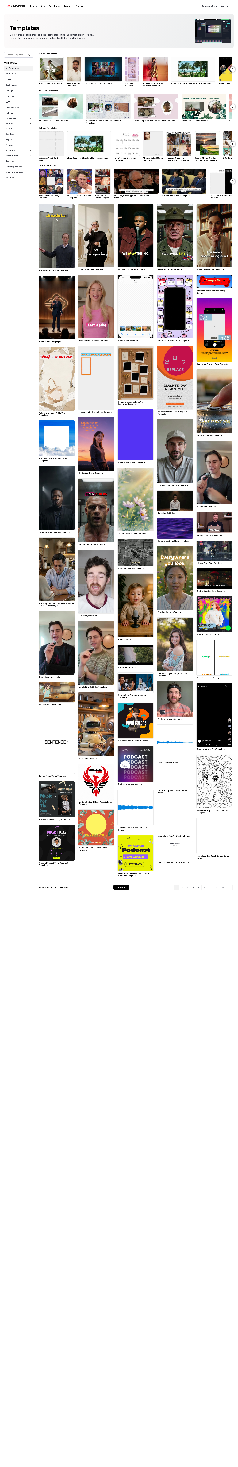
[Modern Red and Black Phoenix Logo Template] (96, 782)
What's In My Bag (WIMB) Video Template (53, 414)
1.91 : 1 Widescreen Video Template (173, 862)
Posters (9, 145)
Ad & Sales (11, 74)
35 (223, 887)
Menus (9, 128)
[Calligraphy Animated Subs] (175, 699)
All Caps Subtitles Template (170, 269)
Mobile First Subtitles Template (93, 687)
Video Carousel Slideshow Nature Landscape (191, 83)
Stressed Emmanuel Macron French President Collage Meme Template (178, 159)
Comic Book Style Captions (209, 563)
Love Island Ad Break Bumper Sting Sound (213, 857)
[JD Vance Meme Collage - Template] (51, 181)
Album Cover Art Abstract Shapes (133, 741)
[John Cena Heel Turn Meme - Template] (79, 181)
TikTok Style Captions (88, 616)
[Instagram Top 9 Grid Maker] (51, 143)
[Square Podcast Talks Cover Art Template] (57, 842)
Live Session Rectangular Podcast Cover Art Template (133, 874)
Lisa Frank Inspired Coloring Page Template (212, 811)
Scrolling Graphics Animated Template (129, 84)
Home (11, 21)
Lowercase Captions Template (210, 269)
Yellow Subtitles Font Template (132, 533)
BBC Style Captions (127, 667)
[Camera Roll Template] (135, 306)
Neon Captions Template (50, 677)
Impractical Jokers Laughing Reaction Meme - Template (102, 196)
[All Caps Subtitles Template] (175, 235)
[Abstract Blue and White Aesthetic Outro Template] (108, 106)
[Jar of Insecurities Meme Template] (127, 143)
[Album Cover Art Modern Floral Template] (96, 827)
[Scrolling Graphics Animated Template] (132, 69)
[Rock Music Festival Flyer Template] (57, 799)
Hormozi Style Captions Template (173, 485)
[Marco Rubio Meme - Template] (184, 181)
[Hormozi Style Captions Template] (175, 451)
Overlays (10, 134)
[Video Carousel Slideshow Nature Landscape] (193, 69)
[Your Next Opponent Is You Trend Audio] (175, 778)
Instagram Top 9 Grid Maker (48, 159)
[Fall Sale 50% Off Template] (51, 69)
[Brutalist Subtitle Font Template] (57, 236)
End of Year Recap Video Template (173, 340)
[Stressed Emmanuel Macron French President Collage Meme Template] (179, 143)
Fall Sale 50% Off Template (50, 83)
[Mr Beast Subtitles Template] (214, 522)
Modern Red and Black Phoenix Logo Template (95, 803)
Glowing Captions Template (170, 612)
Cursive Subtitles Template (91, 269)
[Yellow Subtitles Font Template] (135, 499)
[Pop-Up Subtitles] (135, 605)
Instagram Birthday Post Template (212, 364)
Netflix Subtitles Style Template (211, 591)
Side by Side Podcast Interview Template (132, 696)
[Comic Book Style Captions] (214, 551)
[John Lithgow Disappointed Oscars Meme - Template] (136, 181)
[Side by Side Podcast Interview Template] (135, 683)
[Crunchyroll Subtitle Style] (57, 692)
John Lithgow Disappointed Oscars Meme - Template (133, 196)
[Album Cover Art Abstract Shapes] (135, 720)
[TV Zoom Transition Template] (103, 69)
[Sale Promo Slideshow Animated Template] (155, 69)
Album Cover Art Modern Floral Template (93, 849)
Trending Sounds (14, 166)
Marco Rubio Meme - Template (176, 195)
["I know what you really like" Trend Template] (175, 644)
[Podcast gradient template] (135, 764)
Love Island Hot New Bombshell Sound (132, 829)
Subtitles (10, 161)
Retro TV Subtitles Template (131, 568)
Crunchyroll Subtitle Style (51, 705)
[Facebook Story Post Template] (214, 715)
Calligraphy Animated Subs (170, 719)
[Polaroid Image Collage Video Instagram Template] (135, 373)
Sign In (224, 6)
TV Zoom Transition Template (98, 83)
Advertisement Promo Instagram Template (172, 413)
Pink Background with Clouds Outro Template (154, 121)
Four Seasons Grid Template (210, 678)
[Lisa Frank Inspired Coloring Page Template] (214, 781)
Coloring (10, 96)
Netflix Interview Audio (168, 762)
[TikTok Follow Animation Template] (74, 69)
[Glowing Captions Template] (175, 578)
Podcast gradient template (130, 784)
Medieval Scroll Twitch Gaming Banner (211, 292)
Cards (8, 79)
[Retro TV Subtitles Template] (135, 552)
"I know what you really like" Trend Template (173, 674)
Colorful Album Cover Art (208, 634)
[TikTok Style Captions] (96, 581)
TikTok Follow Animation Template (73, 84)
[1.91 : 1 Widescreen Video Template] (175, 850)
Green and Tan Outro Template (195, 121)
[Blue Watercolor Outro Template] (61, 106)
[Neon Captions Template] (57, 643)
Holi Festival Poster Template (131, 462)
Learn (67, 6)
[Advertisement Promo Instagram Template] (175, 377)
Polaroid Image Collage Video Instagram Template (132, 403)
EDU (8, 102)
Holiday (9, 113)
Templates (21, 21)
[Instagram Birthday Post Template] (214, 330)
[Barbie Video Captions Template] (96, 306)
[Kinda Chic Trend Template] (96, 444)
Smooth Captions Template (209, 435)
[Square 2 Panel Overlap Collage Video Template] (207, 143)
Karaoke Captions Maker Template (173, 541)
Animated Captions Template (92, 544)
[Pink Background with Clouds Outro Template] (156, 106)
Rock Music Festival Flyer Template (55, 819)
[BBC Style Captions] (135, 655)
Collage (9, 90)
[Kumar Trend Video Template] (57, 742)
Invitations (11, 118)
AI (42, 6)
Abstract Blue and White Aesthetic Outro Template (104, 122)
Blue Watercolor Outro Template (54, 121)
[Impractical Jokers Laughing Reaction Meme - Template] (102, 181)
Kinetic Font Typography (50, 341)
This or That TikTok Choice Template (95, 412)
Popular (9, 139)
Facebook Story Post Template (211, 749)
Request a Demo (210, 6)
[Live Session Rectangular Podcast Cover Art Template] (135, 853)
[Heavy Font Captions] (214, 472)
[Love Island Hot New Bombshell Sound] (135, 807)
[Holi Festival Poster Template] (135, 434)
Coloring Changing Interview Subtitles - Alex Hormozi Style (56, 604)
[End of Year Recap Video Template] (175, 306)
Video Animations (14, 172)
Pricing (79, 6)
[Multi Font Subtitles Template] (135, 235)
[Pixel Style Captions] (96, 724)
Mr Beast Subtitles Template (209, 535)
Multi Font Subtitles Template (131, 269)
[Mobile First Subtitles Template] (96, 653)
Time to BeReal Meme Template (153, 159)
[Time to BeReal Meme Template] (153, 143)
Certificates (11, 85)
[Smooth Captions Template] (214, 401)
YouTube (10, 177)
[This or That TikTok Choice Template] (96, 378)
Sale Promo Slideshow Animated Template (153, 84)
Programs (10, 150)
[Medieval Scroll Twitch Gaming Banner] (214, 281)
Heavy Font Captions (206, 507)
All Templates (12, 68)
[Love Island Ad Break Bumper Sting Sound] (214, 836)
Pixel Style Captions (88, 758)
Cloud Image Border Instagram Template (53, 459)
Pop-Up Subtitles (125, 639)
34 (216, 887)
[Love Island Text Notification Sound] (175, 816)
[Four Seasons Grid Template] (214, 657)
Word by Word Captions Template (54, 532)
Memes (9, 123)
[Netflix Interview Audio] (175, 742)
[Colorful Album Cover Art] (214, 614)
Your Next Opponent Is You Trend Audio (173, 791)
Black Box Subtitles (166, 513)
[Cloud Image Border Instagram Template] (57, 438)
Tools (32, 6)
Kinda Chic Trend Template (91, 473)
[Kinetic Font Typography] (57, 307)
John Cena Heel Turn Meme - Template (79, 196)
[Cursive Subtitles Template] (96, 235)
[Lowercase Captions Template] (214, 235)
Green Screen (12, 107)
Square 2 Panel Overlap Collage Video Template (206, 159)
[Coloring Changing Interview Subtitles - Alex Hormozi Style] (57, 569)
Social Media (12, 155)
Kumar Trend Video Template (52, 776)
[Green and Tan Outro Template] (204, 106)
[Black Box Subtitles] (175, 501)
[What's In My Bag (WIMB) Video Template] (57, 379)
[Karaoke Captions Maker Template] (175, 528)
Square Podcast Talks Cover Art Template (53, 864)
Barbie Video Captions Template (93, 341)
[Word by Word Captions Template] (57, 498)
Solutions (54, 6)
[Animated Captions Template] (96, 510)
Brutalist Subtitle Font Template (53, 270)
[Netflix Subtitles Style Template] (214, 578)
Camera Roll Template (128, 341)
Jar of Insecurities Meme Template (126, 159)
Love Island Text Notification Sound (174, 836)
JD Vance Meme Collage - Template (50, 196)
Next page (120, 887)
